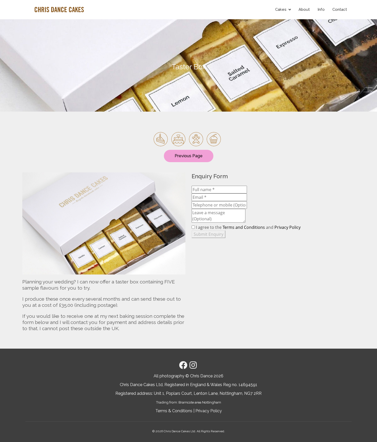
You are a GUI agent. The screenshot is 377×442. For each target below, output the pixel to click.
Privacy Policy (287, 227)
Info (321, 9)
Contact (339, 9)
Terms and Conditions (244, 227)
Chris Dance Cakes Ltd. (180, 431)
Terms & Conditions (173, 410)
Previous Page (189, 155)
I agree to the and (248, 227)
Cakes (280, 9)
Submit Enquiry (208, 234)
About (304, 9)
